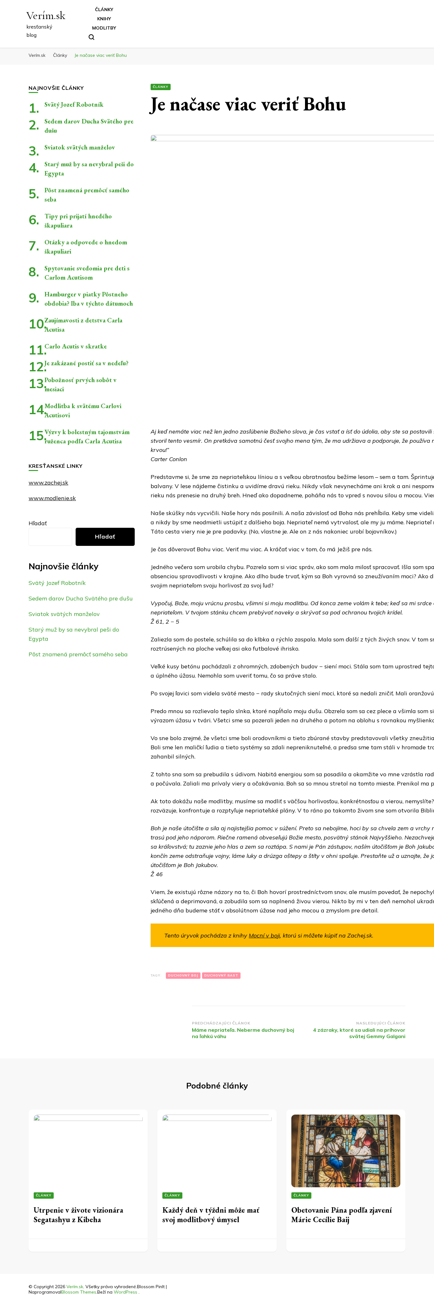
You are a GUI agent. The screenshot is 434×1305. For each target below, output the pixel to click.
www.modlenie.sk (52, 498)
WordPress (125, 1292)
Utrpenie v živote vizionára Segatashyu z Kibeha (78, 1214)
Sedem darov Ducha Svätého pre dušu (81, 598)
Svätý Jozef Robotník (74, 104)
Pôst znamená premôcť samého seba (78, 654)
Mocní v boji (264, 935)
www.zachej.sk (48, 482)
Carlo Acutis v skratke (75, 346)
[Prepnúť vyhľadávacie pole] (91, 37)
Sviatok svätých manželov (79, 147)
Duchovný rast (221, 975)
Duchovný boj (183, 975)
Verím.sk (45, 15)
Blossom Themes (78, 1292)
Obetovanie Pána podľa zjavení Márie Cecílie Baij (341, 1214)
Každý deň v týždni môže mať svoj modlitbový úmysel (210, 1214)
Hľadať (38, 523)
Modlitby (104, 28)
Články (104, 9)
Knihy (104, 19)
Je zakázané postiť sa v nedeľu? (86, 363)
